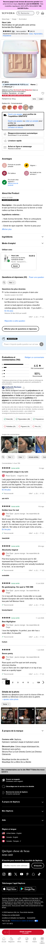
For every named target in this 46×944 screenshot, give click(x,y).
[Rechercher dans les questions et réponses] (4, 282)
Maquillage (5, 19)
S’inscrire (38, 865)
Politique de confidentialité (11, 915)
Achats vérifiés (33, 457)
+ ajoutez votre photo (10, 699)
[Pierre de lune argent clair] (31, 107)
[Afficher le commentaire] (9, 444)
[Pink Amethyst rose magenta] (9, 107)
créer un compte (32, 121)
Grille (34, 99)
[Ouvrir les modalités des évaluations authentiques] (24, 387)
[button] (37, 84)
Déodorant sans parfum (11, 749)
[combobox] (25, 13)
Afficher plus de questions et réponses (20, 329)
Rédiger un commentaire (34, 357)
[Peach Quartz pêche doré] (4, 107)
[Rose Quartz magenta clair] (20, 107)
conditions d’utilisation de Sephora (13, 918)
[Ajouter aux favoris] (43, 93)
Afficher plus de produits (13, 184)
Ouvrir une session (15, 121)
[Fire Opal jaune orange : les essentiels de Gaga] (15, 107)
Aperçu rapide (5, 261)
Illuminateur (23, 19)
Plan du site (6, 921)
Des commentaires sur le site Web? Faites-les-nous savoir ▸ (23, 770)
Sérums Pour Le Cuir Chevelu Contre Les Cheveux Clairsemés (22, 752)
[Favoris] (37, 13)
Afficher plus (7, 229)
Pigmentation (38, 34)
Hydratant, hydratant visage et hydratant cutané (20, 742)
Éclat (31, 34)
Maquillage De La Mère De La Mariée (16, 762)
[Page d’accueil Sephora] (8, 13)
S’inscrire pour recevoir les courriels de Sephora (22, 860)
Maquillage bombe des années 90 (15, 759)
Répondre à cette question (15, 321)
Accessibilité (31, 918)
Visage (14, 19)
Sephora (17, 739)
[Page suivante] (43, 682)
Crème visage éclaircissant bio (27, 746)
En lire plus (9, 311)
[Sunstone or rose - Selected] (25, 107)
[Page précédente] (2, 682)
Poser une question (36, 277)
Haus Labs (6, 22)
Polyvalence (7, 35)
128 (38, 682)
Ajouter (15, 266)
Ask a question (21, 31)
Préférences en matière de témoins (22, 921)
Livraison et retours (15, 127)
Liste (40, 99)
